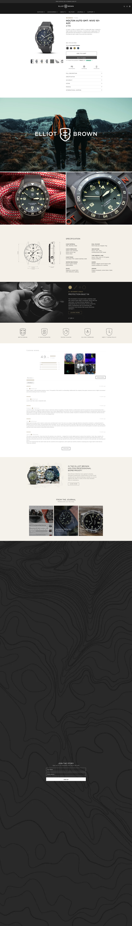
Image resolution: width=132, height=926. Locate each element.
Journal (80, 12)
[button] (50, 362)
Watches (40, 12)
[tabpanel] (66, 416)
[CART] (129, 6)
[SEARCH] (124, 6)
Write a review (100, 377)
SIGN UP (66, 779)
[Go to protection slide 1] (70, 287)
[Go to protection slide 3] (80, 287)
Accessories (51, 12)
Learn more (75, 312)
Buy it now (81, 58)
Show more (66, 448)
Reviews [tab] (30, 378)
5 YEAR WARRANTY (66, 1)
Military (72, 12)
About (62, 12)
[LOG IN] (127, 6)
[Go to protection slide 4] (84, 287)
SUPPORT (90, 12)
